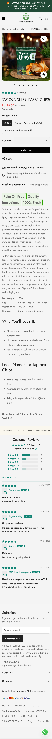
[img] (9, 485)
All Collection (19, 29)
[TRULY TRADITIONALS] (26, 18)
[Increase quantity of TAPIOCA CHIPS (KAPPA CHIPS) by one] (46, 140)
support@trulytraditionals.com (16, 665)
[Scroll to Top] (47, 724)
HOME (5, 705)
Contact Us (43, 721)
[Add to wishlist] (43, 39)
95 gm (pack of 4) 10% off (18, 131)
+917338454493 (10, 662)
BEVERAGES (8, 716)
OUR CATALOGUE (11, 710)
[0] (46, 18)
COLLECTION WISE (36, 710)
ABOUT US (20, 705)
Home (5, 29)
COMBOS (36, 705)
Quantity (6, 140)
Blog (30, 721)
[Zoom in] (43, 74)
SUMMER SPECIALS (12, 721)
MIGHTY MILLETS (29, 716)
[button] (9, 92)
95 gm (8, 123)
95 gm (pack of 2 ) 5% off (29, 123)
